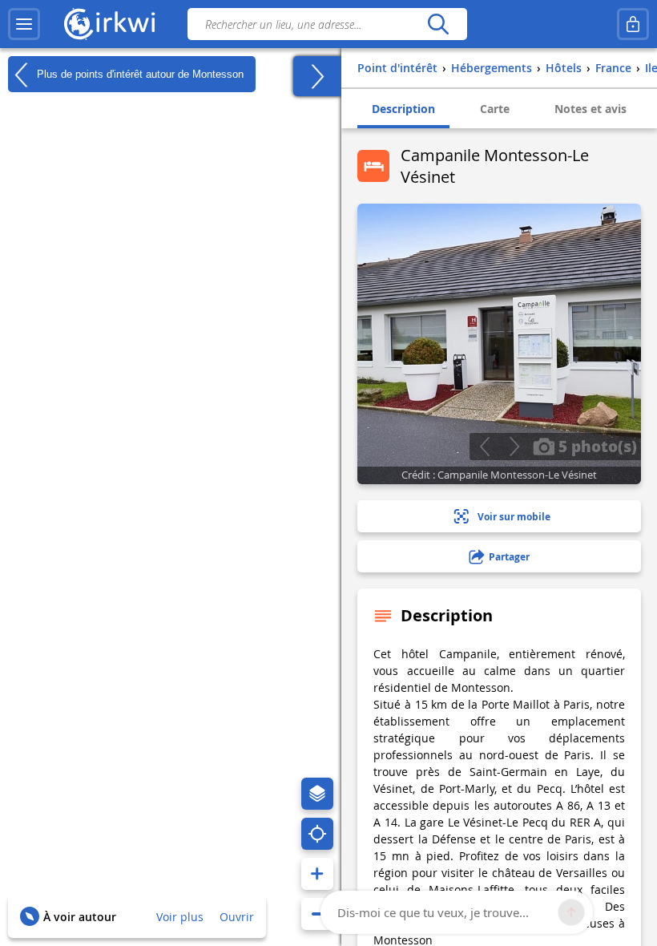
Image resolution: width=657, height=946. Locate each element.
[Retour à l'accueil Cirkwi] (109, 24)
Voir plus (180, 916)
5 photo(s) (595, 446)
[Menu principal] (24, 24)
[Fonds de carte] (317, 794)
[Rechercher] (438, 24)
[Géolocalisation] (317, 834)
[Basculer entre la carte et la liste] (317, 76)
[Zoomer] (317, 874)
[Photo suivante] (514, 447)
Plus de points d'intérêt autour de (139, 73)
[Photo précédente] (484, 447)
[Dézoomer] (317, 914)
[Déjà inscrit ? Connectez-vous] (633, 24)
